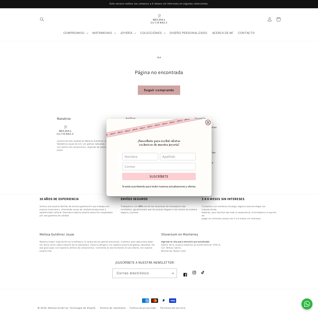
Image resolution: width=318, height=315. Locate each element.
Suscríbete (159, 176)
